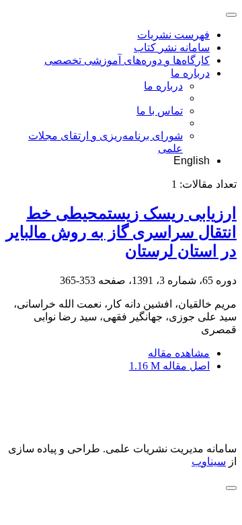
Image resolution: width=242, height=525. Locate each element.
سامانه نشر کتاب (172, 47)
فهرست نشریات (173, 34)
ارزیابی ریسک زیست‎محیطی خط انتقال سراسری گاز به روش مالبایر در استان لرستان (121, 232)
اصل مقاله (169, 366)
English (191, 160)
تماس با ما (159, 110)
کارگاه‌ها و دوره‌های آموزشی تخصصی (127, 60)
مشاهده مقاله (179, 353)
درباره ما (190, 73)
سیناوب (209, 461)
